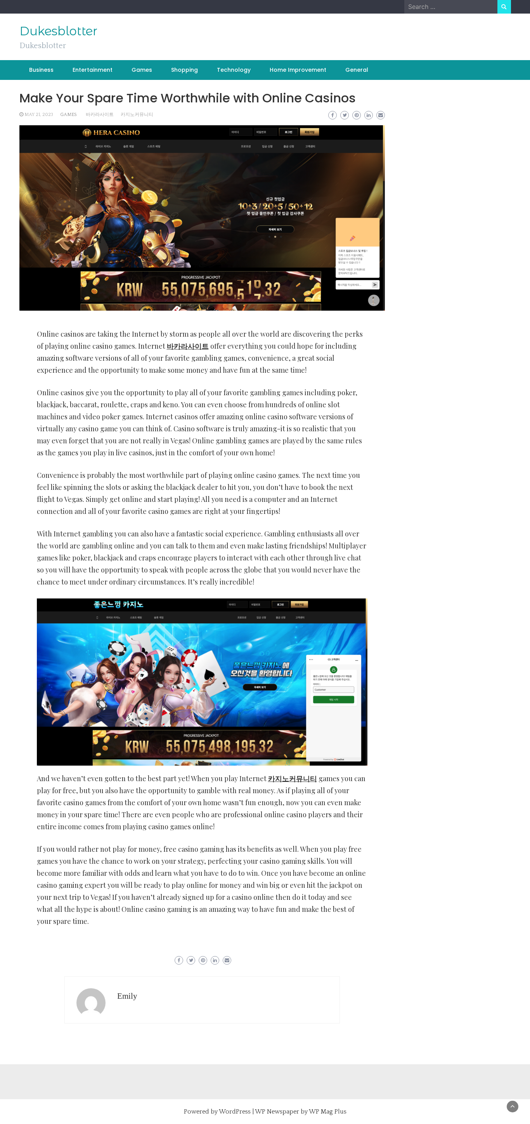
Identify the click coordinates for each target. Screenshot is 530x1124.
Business (41, 70)
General (356, 70)
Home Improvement (298, 70)
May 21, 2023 (38, 114)
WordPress (235, 1111)
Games (142, 70)
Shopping (184, 70)
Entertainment (93, 70)
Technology (234, 70)
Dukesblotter (58, 31)
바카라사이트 (100, 114)
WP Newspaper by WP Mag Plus (300, 1111)
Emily (127, 996)
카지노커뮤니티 (137, 114)
